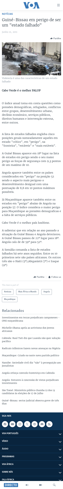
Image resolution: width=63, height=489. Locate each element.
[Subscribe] (42, 424)
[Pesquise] (54, 485)
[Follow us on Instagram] (20, 424)
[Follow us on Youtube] (12, 424)
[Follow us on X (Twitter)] (27, 424)
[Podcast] (35, 424)
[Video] (40, 485)
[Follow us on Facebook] (5, 424)
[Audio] (27, 485)
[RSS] (49, 424)
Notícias (7, 14)
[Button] (55, 38)
